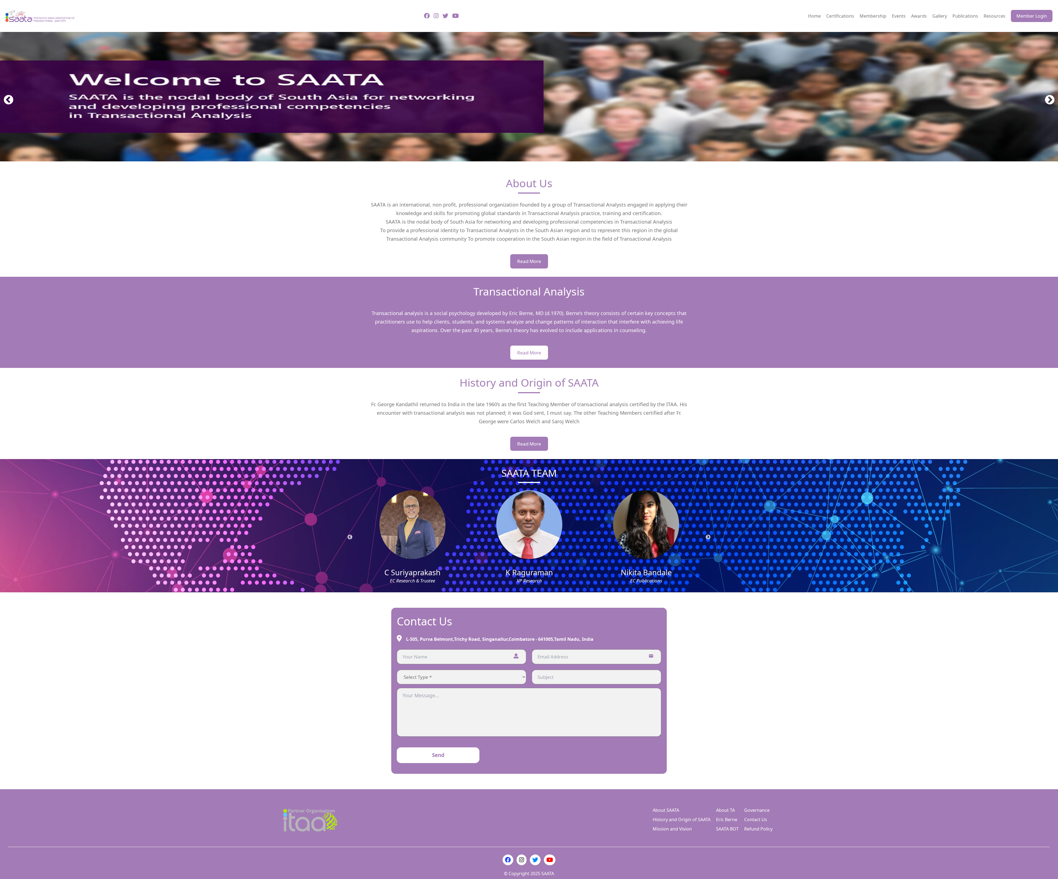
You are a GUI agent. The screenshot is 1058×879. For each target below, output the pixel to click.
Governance (757, 810)
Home (814, 16)
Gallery (939, 16)
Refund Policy (758, 829)
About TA (725, 810)
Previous (6, 97)
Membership (873, 16)
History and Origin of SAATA (682, 819)
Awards (919, 16)
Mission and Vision (672, 829)
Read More (529, 261)
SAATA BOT (727, 829)
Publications (965, 16)
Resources (994, 16)
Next (1047, 97)
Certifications (840, 16)
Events (899, 16)
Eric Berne (726, 819)
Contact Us (755, 819)
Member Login (1031, 16)
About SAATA (666, 810)
